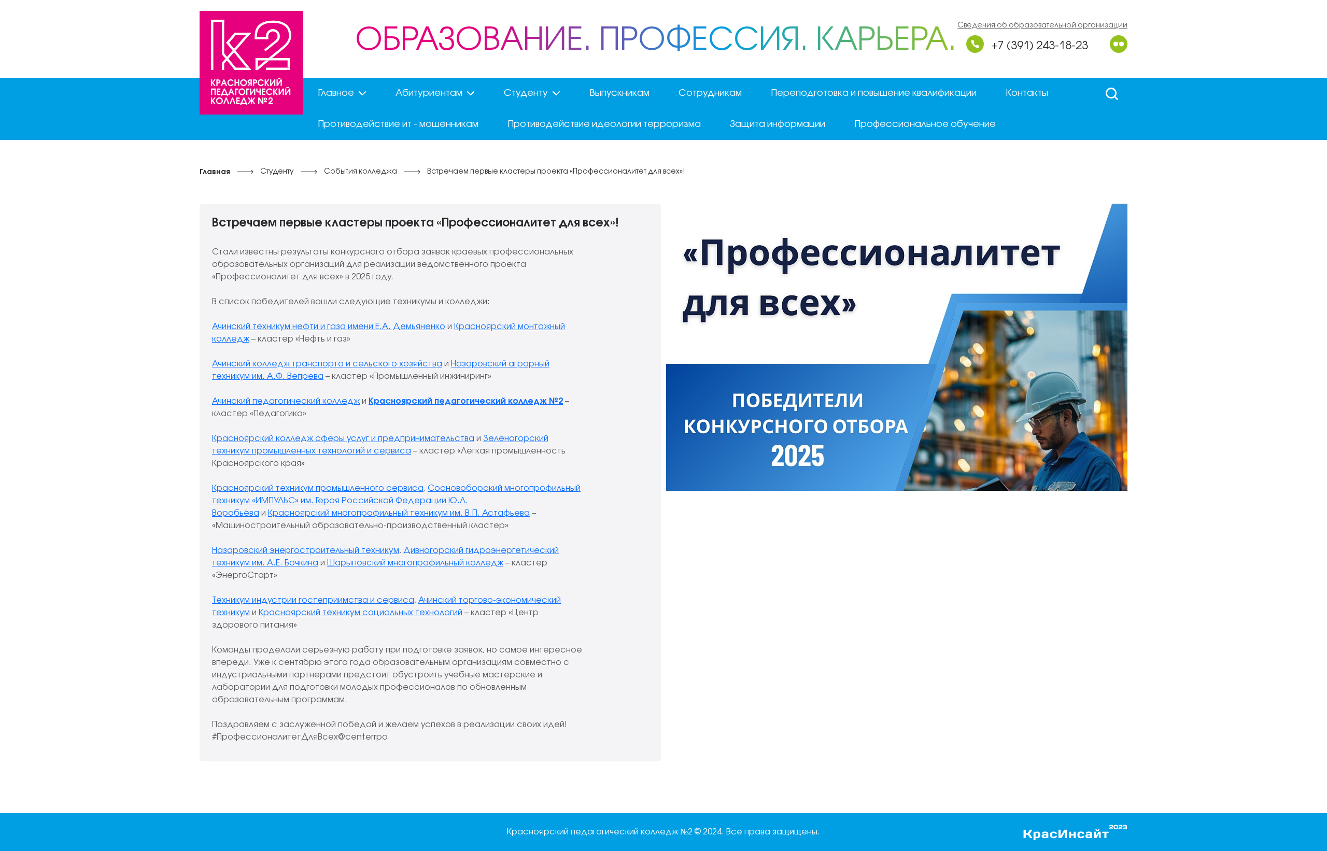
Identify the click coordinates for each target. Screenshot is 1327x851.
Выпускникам (619, 93)
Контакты (1027, 93)
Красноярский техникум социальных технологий (360, 613)
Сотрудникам (710, 93)
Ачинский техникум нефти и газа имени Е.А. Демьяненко (328, 327)
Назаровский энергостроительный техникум (305, 551)
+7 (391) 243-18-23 (1039, 46)
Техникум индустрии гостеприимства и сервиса (313, 600)
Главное (336, 93)
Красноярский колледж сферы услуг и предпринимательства (343, 439)
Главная (215, 172)
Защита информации (777, 124)
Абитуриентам (429, 93)
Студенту (526, 93)
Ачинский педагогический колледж (286, 401)
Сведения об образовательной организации (1042, 25)
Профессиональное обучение (925, 124)
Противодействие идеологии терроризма (604, 124)
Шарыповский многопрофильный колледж (415, 563)
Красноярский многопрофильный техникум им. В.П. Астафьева (399, 513)
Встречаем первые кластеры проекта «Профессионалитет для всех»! (556, 171)
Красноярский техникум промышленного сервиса (317, 488)
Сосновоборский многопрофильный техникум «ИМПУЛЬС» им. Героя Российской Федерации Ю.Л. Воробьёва (396, 501)
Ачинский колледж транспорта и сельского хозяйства (327, 364)
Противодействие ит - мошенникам (398, 124)
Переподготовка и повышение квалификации (874, 93)
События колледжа (360, 171)
